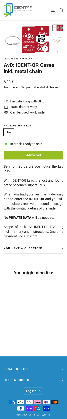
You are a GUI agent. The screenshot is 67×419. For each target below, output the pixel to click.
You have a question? (23, 248)
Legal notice (16, 369)
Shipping (26, 87)
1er (9, 132)
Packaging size (17, 125)
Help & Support (19, 380)
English (31, 391)
